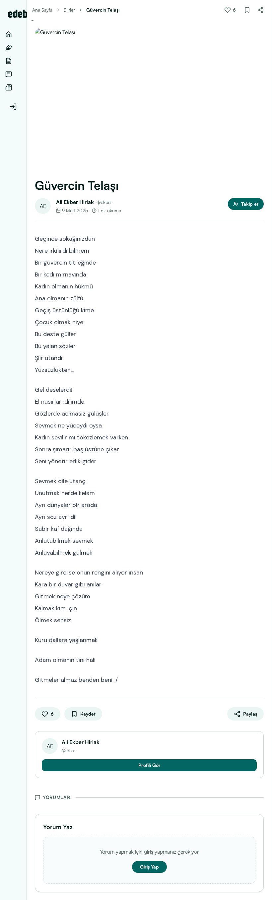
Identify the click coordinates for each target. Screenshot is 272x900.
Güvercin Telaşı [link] (102, 10)
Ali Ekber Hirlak (75, 202)
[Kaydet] (247, 10)
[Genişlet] (27, 450)
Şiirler (69, 10)
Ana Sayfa (42, 10)
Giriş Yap (149, 867)
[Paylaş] (260, 10)
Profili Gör (149, 765)
